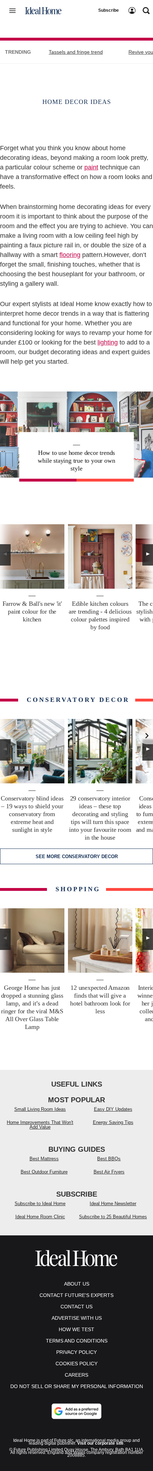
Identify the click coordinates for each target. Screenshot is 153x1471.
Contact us (76, 1306)
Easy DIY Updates (113, 1109)
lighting (107, 342)
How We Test (76, 1329)
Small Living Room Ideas (40, 1109)
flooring (69, 254)
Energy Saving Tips (113, 1122)
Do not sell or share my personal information (76, 1386)
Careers (76, 1375)
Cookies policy (76, 1363)
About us (76, 1284)
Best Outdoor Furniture (44, 1172)
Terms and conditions (76, 1341)
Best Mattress (44, 1158)
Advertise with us (77, 1318)
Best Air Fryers (109, 1172)
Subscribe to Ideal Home (40, 1203)
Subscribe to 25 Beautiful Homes (113, 1216)
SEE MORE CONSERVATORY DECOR (77, 856)
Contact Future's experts (76, 1295)
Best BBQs (109, 1158)
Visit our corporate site (100, 1443)
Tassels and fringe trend (76, 52)
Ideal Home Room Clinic (40, 1216)
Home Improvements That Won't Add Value (40, 1125)
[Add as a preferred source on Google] (76, 1411)
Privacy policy (76, 1352)
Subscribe (108, 10)
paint (91, 167)
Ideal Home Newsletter (113, 1203)
